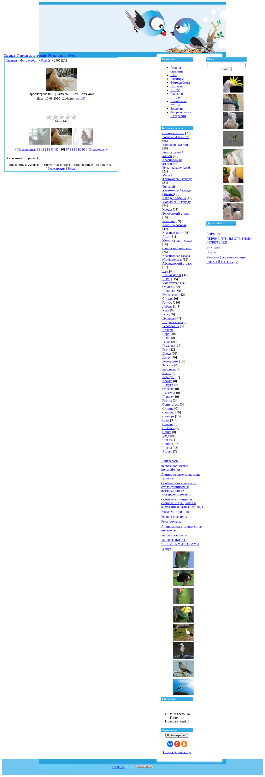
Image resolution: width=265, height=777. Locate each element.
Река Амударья (171, 521)
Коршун (168, 377)
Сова (165, 420)
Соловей (168, 428)
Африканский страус (177, 263)
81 (40, 149)
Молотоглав (170, 283)
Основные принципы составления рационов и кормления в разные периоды (182, 503)
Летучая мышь (172, 322)
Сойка (166, 432)
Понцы (211, 252)
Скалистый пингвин (177, 248)
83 (48, 149)
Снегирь (168, 416)
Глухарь (167, 345)
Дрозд (166, 353)
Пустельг (168, 392)
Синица (167, 408)
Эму (165, 271)
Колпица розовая (174, 225)
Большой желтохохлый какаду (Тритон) (177, 190)
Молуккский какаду (176, 202)
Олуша (167, 287)
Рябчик (167, 400)
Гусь (165, 314)
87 (67, 149)
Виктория (213, 247)
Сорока (167, 424)
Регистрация (57, 55)
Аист (166, 236)
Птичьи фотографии (31, 55)
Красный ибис (172, 232)
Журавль (168, 318)
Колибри (168, 221)
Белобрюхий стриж (175, 213)
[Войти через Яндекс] (177, 744)
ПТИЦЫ (118, 767)
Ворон (166, 334)
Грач (165, 349)
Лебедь (167, 306)
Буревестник (171, 294)
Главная (9, 55)
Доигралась (169, 461)
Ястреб (167, 451)
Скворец (168, 412)
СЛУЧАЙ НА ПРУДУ (222, 262)
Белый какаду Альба (176, 167)
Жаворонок (170, 361)
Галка (166, 341)
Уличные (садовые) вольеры (226, 257)
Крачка (167, 381)
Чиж (165, 440)
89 (75, 149)
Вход (71, 55)
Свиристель (170, 404)
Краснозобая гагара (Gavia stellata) (176, 257)
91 (84, 149)
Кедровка (169, 369)
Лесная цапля (171, 275)
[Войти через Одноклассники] (184, 744)
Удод (165, 436)
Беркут (166, 549)
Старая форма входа (177, 752)
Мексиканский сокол (177, 240)
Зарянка (167, 365)
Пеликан (168, 290)
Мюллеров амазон (175, 144)
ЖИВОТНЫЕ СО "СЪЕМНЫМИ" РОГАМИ (180, 542)
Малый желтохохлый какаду (177, 177)
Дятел (166, 357)
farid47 (81, 98)
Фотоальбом (28, 60)
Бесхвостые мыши (174, 535)
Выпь (166, 279)
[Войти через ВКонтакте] (170, 744)
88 (71, 149)
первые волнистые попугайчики (174, 467)
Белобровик (170, 326)
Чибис (166, 444)
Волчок (167, 330)
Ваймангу (213, 233)
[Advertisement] (61, 106)
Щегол (167, 447)
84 (52, 149)
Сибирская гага (173, 133)
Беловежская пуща (174, 516)
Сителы (167, 298)
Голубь (46, 60)
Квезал (167, 209)
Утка (165, 310)
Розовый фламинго (175, 137)
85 (57, 149)
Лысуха (167, 385)
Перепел (168, 396)
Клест (166, 373)
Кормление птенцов (175, 511)
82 (44, 149)
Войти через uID (177, 735)
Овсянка (168, 389)
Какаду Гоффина (174, 198)
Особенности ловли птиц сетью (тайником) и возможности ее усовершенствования (179, 488)
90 (79, 149)
